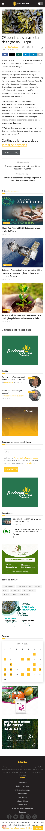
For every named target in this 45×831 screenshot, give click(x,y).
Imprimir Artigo (10, 153)
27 (22, 674)
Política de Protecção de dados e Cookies (16, 828)
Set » (40, 644)
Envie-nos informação (22, 790)
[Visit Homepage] (21, 3)
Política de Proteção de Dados (25, 457)
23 (40, 669)
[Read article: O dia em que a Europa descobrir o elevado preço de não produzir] (35, 382)
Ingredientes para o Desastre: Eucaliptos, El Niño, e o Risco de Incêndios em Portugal (28, 531)
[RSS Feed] (35, 816)
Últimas (6, 223)
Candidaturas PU (8, 586)
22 (34, 669)
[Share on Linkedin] (33, 54)
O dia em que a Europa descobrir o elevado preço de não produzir (13, 378)
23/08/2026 (18, 382)
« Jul (4, 644)
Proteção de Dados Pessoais (22, 808)
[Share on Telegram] (26, 54)
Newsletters (22, 797)
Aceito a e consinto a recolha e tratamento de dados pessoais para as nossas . (21, 460)
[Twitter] (16, 816)
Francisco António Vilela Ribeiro (14, 396)
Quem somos (22, 782)
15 (34, 664)
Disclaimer (22, 812)
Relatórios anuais (22, 786)
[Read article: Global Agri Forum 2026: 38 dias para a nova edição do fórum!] (22, 210)
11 (11, 664)
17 (5, 669)
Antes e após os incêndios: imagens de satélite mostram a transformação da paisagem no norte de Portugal (22, 273)
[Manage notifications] (4, 827)
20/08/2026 (17, 537)
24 (5, 674)
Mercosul (38, 586)
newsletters (29, 463)
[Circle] (23, 816)
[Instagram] (29, 816)
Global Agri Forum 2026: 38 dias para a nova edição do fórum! (21, 229)
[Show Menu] (3, 3)
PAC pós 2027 (15, 590)
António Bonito (8, 382)
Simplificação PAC (28, 590)
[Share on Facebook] (5, 54)
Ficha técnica (22, 804)
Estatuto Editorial (22, 801)
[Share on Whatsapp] (19, 54)
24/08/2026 (6, 234)
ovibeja (5, 590)
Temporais (6, 595)
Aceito (38, 828)
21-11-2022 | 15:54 (28, 47)
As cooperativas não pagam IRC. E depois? (13, 391)
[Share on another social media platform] (40, 54)
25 (11, 674)
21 (28, 669)
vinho (14, 595)
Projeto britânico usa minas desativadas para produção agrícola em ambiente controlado (21, 317)
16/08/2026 (6, 398)
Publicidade (22, 793)
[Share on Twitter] (12, 54)
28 (28, 674)
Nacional (7, 265)
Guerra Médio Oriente (24, 586)
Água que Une (24, 595)
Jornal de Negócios (11, 47)
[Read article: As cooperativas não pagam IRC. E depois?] (35, 395)
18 (11, 669)
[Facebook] (10, 816)
